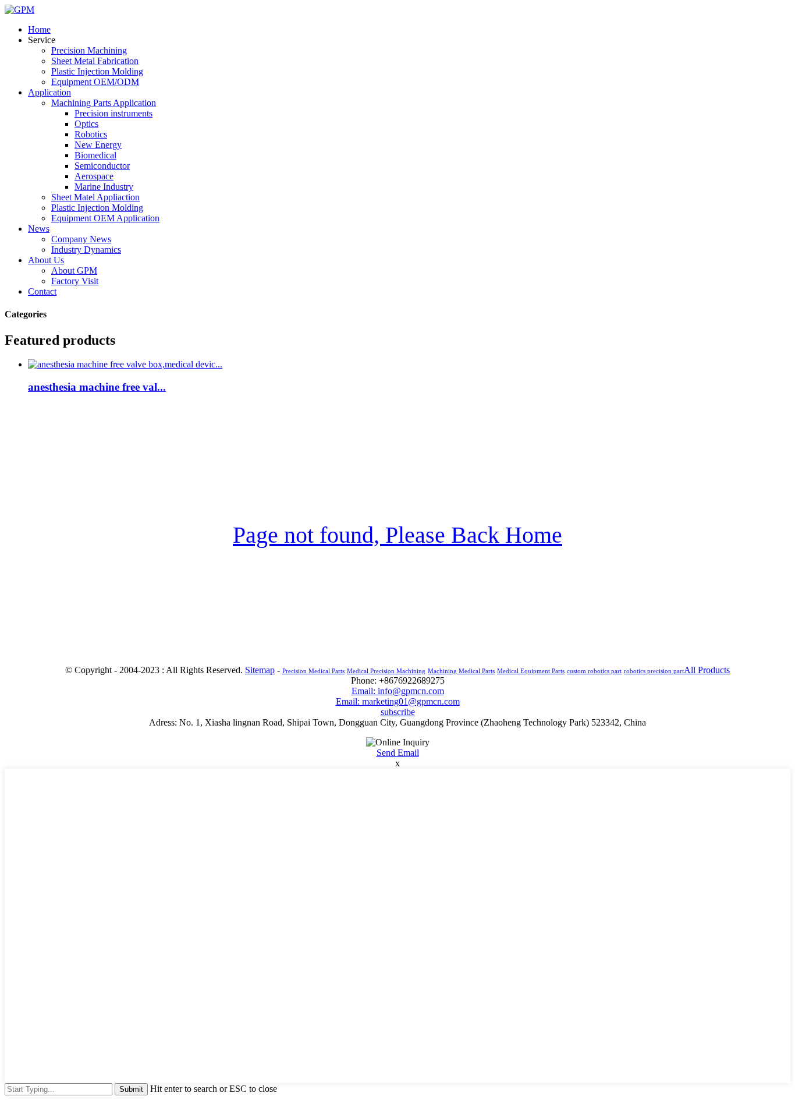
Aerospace (93, 176)
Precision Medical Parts (313, 671)
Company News (81, 239)
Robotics (90, 134)
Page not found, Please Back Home (397, 535)
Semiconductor (102, 166)
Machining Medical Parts (461, 671)
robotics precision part (654, 671)
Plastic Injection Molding (97, 71)
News (38, 229)
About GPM (74, 270)
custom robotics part (594, 671)
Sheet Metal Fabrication (95, 61)
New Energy (98, 145)
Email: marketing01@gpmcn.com (398, 701)
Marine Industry (103, 187)
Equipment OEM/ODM (95, 82)
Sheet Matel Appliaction (95, 197)
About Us (46, 260)
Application (49, 92)
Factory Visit (74, 281)
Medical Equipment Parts (531, 671)
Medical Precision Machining (386, 671)
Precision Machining (89, 50)
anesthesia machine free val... (97, 387)
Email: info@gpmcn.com (398, 691)
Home (39, 29)
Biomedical (95, 155)
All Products (707, 670)
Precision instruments (113, 113)
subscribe (398, 712)
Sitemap (260, 670)
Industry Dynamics (86, 249)
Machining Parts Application (103, 103)
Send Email (398, 753)
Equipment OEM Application (105, 218)
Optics (86, 124)
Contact (42, 291)
